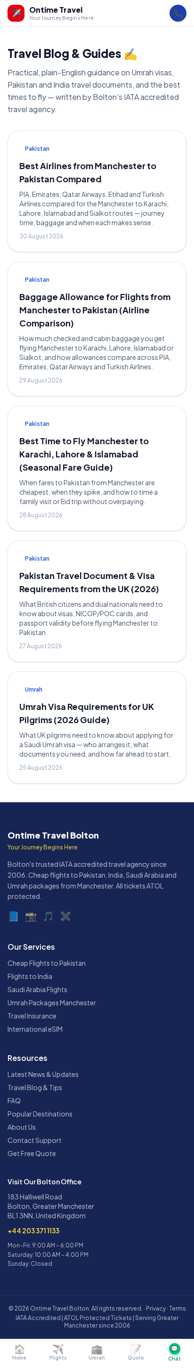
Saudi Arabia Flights (37, 989)
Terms (177, 1308)
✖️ (66, 915)
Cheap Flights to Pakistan (47, 963)
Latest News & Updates (43, 1074)
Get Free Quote (32, 1153)
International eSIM (35, 1029)
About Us (22, 1127)
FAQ (14, 1100)
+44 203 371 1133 (33, 1230)
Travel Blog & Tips (35, 1087)
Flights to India (30, 976)
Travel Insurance (32, 1015)
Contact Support (35, 1140)
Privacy (156, 1308)
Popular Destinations (40, 1113)
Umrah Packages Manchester (52, 1002)
